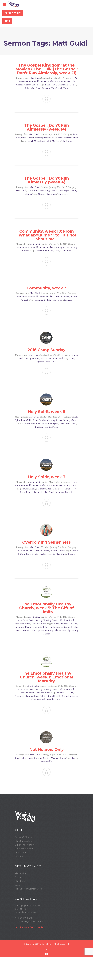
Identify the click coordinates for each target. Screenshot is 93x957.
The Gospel (56, 88)
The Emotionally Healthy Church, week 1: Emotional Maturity (46, 677)
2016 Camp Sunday (46, 349)
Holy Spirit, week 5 (46, 411)
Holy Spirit (53, 423)
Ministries (20, 881)
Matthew (56, 141)
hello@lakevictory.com (33, 921)
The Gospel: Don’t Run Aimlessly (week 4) (46, 180)
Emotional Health (69, 623)
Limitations (54, 627)
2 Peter (35, 554)
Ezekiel (43, 554)
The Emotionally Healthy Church (46, 699)
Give (7, 21)
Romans (46, 88)
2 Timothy (41, 488)
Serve (18, 885)
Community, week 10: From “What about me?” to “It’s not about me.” (46, 235)
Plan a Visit (13, 13)
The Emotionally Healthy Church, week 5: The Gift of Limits (46, 608)
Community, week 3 (46, 288)
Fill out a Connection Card (28, 889)
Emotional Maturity (24, 627)
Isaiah (50, 250)
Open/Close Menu (4, 4)
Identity (38, 627)
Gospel (73, 84)
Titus (65, 88)
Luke (56, 250)
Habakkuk (65, 488)
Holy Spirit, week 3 (46, 477)
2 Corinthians (62, 84)
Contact (19, 856)
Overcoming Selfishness (46, 542)
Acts (49, 488)
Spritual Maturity (45, 630)
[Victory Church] (14, 4)
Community (21, 247)
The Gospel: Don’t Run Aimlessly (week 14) (46, 127)
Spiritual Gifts (51, 426)
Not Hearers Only (46, 749)
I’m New (19, 877)
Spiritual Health (28, 630)
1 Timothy (50, 84)
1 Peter (74, 550)
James (62, 423)
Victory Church (31, 84)
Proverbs (69, 492)
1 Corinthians (28, 423)
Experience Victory (24, 845)
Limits (63, 627)
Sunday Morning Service (58, 81)
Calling (55, 623)
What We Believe (24, 848)
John (27, 88)
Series (43, 81)
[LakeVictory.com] (46, 816)
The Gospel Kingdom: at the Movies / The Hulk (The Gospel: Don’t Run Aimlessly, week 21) (47, 69)
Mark (36, 141)
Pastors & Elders (23, 837)
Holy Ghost (41, 423)
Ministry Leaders (23, 841)
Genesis (56, 488)
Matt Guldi (35, 78)
